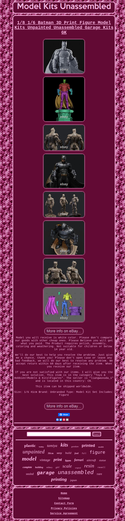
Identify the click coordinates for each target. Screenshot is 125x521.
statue (102, 460)
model (29, 459)
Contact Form (64, 503)
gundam (74, 446)
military (49, 467)
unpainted (34, 452)
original (78, 468)
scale (67, 466)
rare (99, 474)
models (101, 447)
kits (64, 445)
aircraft (91, 460)
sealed (30, 474)
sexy (59, 453)
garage (46, 473)
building (39, 467)
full (84, 453)
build (68, 453)
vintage (45, 460)
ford (76, 453)
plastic (30, 445)
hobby (41, 447)
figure (97, 452)
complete (27, 467)
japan (73, 480)
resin (89, 466)
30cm (51, 453)
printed (88, 445)
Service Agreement (64, 513)
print (58, 459)
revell (101, 467)
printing (59, 479)
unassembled (76, 473)
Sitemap (64, 498)
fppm (68, 460)
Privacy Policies (64, 508)
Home (64, 493)
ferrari (78, 460)
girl (57, 467)
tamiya (52, 446)
